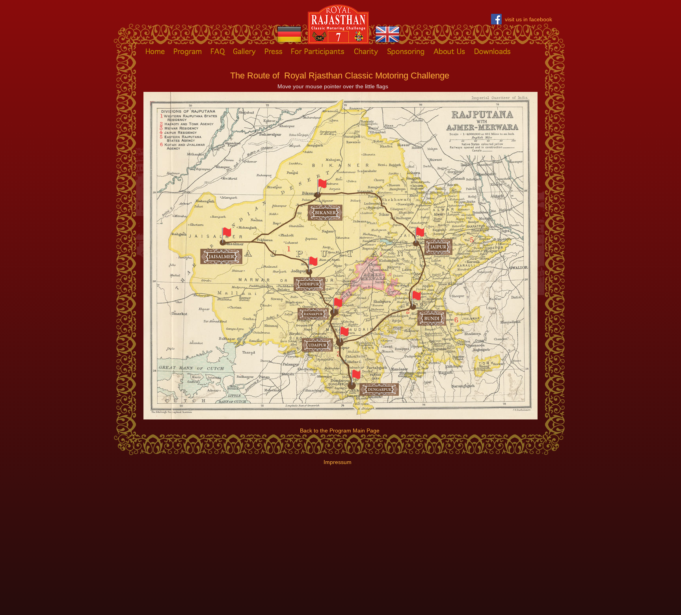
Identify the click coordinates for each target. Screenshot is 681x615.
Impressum (338, 462)
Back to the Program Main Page (340, 430)
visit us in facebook (528, 19)
